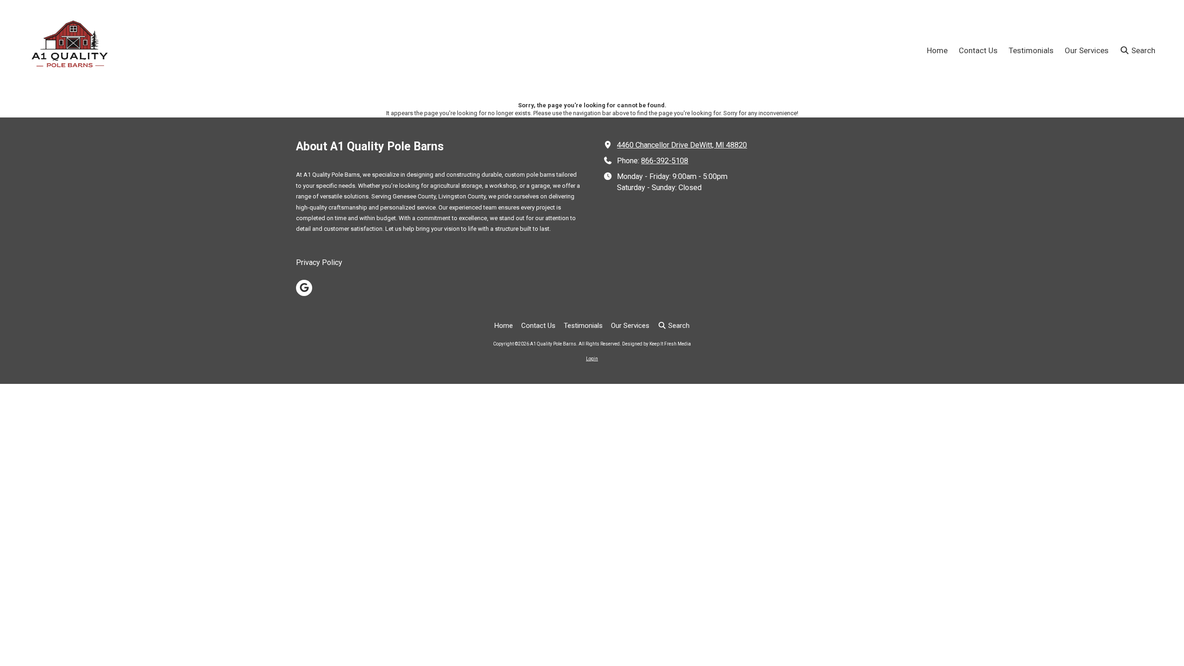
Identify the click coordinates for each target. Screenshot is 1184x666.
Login (592, 358)
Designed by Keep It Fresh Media (656, 343)
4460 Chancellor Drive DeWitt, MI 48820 (682, 145)
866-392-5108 (664, 160)
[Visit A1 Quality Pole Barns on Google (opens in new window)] (304, 288)
